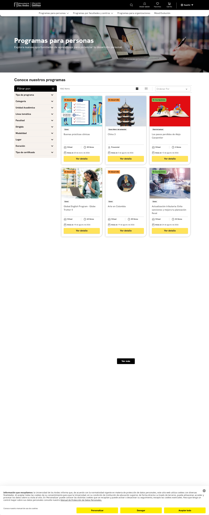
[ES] (187, 5)
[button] (35, 95)
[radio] (137, 89)
